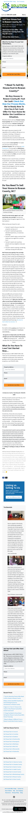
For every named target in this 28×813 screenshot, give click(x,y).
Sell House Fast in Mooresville (11, 749)
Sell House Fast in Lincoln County (12, 772)
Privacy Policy (15, 792)
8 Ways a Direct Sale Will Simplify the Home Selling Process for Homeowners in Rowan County (13, 702)
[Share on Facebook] (3, 477)
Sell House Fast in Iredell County (12, 769)
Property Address (7, 56)
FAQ (14, 790)
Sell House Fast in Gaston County (12, 767)
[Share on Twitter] (6, 477)
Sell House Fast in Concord (11, 732)
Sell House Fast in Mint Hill (11, 746)
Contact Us (20, 788)
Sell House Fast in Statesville (11, 751)
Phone (4, 62)
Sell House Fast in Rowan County (12, 777)
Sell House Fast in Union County (12, 779)
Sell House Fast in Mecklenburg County (14, 774)
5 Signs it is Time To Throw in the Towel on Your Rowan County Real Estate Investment (13, 709)
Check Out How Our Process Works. (14, 102)
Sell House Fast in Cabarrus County (13, 762)
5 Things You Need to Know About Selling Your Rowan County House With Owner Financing (14, 715)
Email (4, 67)
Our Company (20, 1)
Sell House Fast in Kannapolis (11, 741)
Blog (21, 792)
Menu (24, 15)
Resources (8, 792)
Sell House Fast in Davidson (11, 736)
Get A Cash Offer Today (10, 1)
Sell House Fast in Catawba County (13, 764)
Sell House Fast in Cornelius (11, 734)
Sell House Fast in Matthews (11, 744)
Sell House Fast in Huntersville (12, 739)
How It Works (8, 790)
